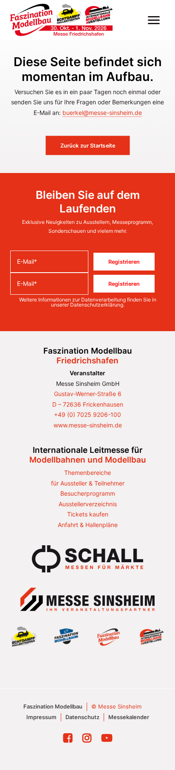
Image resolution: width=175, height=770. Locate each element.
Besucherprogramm (87, 493)
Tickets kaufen (87, 514)
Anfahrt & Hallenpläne (88, 524)
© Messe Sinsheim (116, 706)
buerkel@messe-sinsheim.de (102, 112)
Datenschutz (82, 717)
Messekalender (128, 717)
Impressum (41, 717)
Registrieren (124, 261)
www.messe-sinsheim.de (88, 425)
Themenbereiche (87, 472)
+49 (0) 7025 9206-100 (87, 414)
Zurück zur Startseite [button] (87, 145)
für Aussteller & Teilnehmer (87, 483)
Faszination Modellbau (52, 706)
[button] (154, 20)
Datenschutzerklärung (96, 304)
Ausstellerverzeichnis (88, 504)
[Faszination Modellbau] (61, 20)
